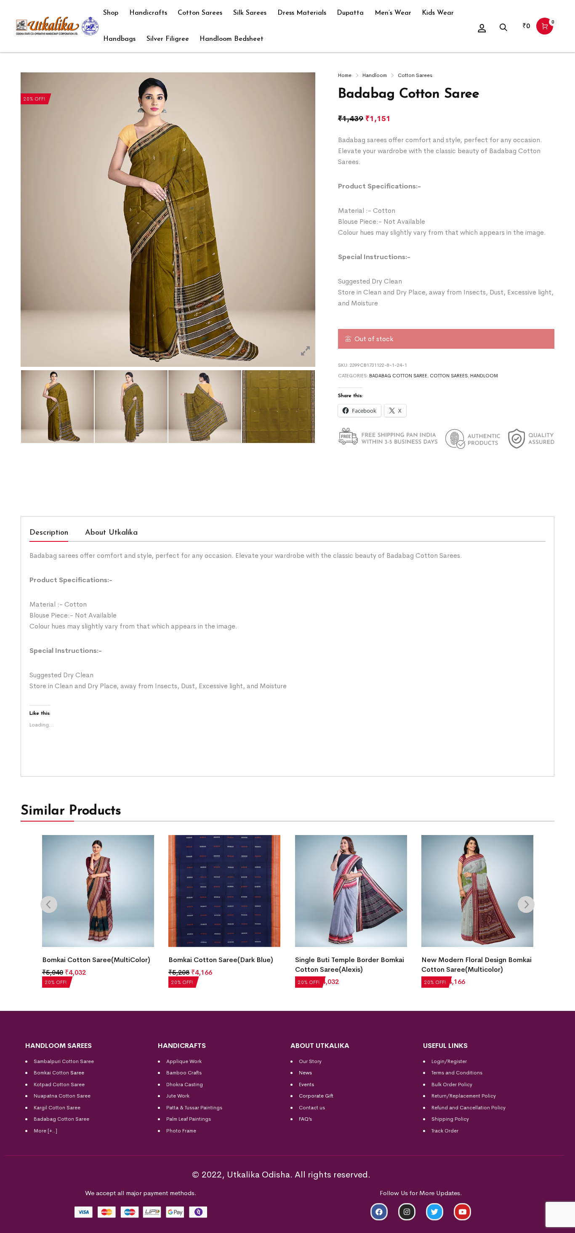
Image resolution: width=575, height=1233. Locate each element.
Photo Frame (181, 1130)
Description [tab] (48, 533)
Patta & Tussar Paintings (194, 1107)
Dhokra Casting (184, 1084)
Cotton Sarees (415, 75)
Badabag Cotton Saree (398, 376)
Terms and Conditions (456, 1072)
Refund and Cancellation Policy (468, 1107)
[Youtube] (462, 1211)
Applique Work (184, 1061)
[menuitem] (111, 13)
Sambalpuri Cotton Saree (64, 1061)
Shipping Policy (450, 1119)
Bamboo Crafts (184, 1072)
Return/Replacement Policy (463, 1095)
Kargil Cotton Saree (57, 1107)
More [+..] (45, 1130)
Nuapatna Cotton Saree (62, 1095)
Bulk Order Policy (451, 1084)
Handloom (374, 75)
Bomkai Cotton (51, 1072)
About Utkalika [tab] (111, 533)
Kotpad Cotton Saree (59, 1084)
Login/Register (449, 1061)
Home (344, 75)
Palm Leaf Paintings (188, 1119)
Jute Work (177, 1095)
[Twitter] (434, 1211)
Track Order (444, 1130)
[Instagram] (406, 1211)
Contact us (312, 1107)
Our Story (310, 1061)
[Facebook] (379, 1211)
